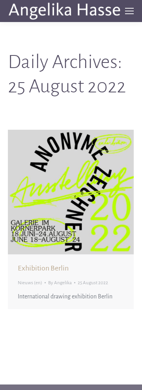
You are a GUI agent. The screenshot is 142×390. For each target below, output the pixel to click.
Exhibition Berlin (43, 268)
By (60, 282)
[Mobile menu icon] (129, 11)
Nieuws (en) (30, 282)
